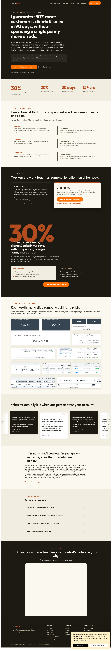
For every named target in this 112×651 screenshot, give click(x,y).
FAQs (77, 3)
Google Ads (50, 630)
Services (57, 3)
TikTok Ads (50, 632)
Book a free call (94, 3)
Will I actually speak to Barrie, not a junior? (41, 507)
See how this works (22, 199)
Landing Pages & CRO (53, 636)
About (72, 3)
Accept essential (98, 645)
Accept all (80, 645)
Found (15, 3)
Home (50, 3)
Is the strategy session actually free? (39, 531)
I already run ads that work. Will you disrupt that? (43, 523)
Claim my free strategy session (24, 67)
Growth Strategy (51, 639)
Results (65, 3)
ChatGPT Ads (50, 634)
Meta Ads (49, 628)
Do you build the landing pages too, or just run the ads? (45, 515)
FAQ (66, 632)
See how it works (46, 67)
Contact (83, 3)
